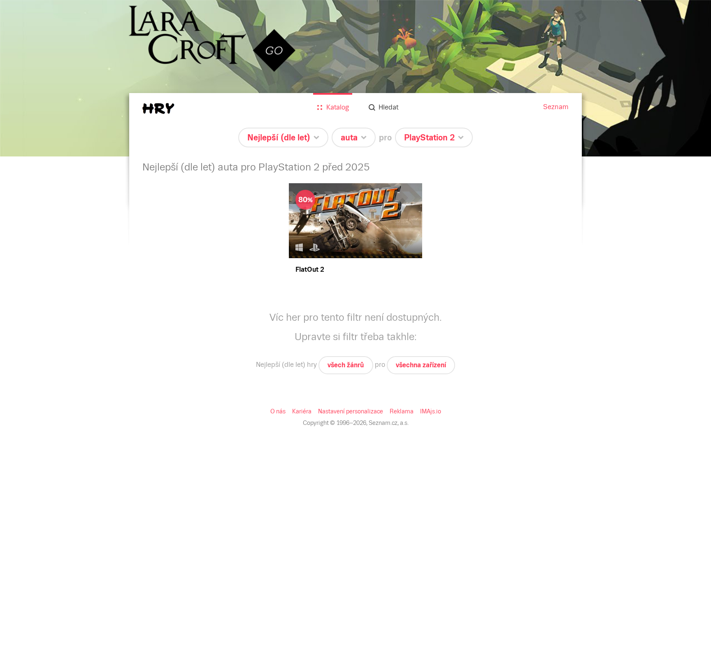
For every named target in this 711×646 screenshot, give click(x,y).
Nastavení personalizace (350, 411)
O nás (278, 411)
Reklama (402, 411)
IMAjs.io (430, 411)
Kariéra (301, 411)
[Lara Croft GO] (355, 78)
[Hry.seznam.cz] (158, 108)
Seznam (556, 107)
